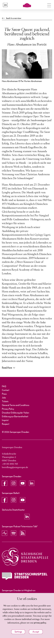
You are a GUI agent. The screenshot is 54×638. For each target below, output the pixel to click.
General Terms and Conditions (15, 405)
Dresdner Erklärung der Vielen (15, 413)
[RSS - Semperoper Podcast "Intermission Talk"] (22, 533)
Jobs (4, 398)
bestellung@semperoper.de (15, 467)
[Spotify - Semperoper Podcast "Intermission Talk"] (13, 533)
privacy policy (40, 623)
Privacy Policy (8, 409)
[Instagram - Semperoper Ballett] (13, 500)
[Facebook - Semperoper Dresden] (4, 483)
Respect (5, 424)
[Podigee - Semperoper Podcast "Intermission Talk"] (4, 533)
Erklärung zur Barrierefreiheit (15, 416)
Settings (18, 632)
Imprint (5, 420)
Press (4, 394)
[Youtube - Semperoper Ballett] (22, 500)
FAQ (4, 386)
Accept (36, 632)
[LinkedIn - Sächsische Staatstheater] (27, 516)
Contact (5, 390)
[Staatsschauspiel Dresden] (24, 576)
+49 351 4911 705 (10, 464)
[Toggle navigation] (49, 4)
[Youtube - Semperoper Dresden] (22, 483)
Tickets (5, 401)
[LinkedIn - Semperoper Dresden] (31, 483)
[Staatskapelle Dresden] (25, 556)
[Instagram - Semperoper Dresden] (13, 483)
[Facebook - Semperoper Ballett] (4, 500)
